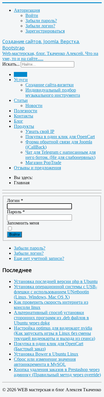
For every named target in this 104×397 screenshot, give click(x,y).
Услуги (21, 79)
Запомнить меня (23, 223)
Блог (18, 121)
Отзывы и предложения (37, 167)
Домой (20, 74)
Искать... (11, 64)
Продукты (24, 126)
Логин (15, 200)
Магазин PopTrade (43, 162)
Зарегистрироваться (45, 31)
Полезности (25, 110)
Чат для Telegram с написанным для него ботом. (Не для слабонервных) (60, 155)
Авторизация (27, 10)
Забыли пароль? (41, 20)
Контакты (23, 115)
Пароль (16, 211)
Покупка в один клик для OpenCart (60, 136)
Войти (31, 15)
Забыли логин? (40, 25)
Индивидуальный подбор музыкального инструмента (52, 93)
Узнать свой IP (39, 131)
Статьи (21, 100)
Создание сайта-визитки (49, 84)
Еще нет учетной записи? (39, 258)
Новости (33, 105)
